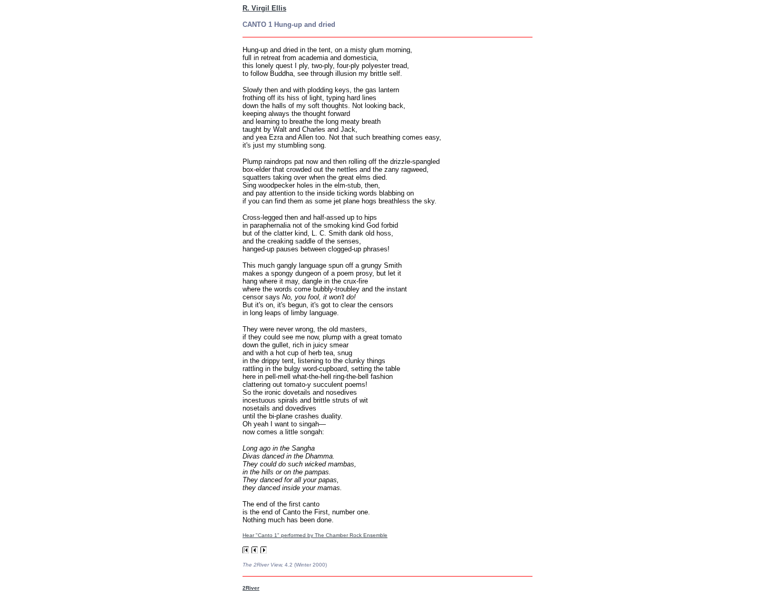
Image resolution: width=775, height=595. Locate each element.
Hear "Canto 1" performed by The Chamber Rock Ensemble (315, 535)
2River (251, 588)
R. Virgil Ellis (264, 8)
